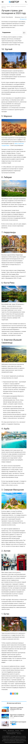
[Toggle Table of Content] (23, 32)
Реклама (17, 730)
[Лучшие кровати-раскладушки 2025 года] (5, 723)
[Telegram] (15, 693)
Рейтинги (3, 6)
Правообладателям (11, 733)
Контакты (19, 733)
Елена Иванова (9, 17)
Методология (23, 19)
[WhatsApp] (17, 693)
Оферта (22, 730)
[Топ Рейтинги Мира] (14, 2)
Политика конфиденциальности (13, 732)
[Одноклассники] (13, 693)
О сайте (4, 730)
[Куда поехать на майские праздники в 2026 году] (5, 709)
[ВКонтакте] (11, 693)
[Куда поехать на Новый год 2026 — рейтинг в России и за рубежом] (5, 716)
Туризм (8, 6)
